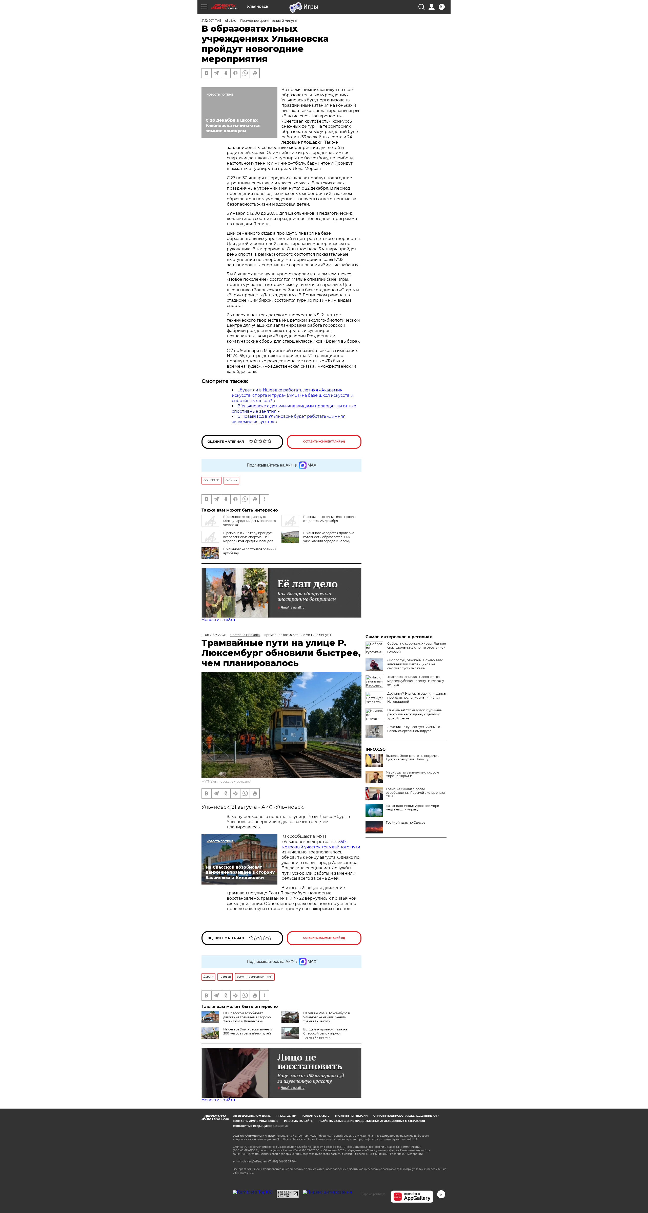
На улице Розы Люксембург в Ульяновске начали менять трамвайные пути (326, 1017)
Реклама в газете (315, 1115)
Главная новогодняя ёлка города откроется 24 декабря (329, 519)
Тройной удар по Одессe (405, 822)
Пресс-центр (286, 1115)
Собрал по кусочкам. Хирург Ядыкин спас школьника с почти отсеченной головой (416, 647)
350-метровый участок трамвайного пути (320, 844)
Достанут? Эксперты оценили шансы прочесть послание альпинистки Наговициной (416, 697)
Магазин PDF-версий (351, 1115)
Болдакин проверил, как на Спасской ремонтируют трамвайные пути (325, 1033)
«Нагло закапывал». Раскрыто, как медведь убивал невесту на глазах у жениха (415, 681)
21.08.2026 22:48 (213, 635)
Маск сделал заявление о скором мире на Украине (412, 774)
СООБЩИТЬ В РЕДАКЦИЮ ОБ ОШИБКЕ (260, 1126)
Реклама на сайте (298, 1121)
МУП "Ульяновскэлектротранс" (226, 781)
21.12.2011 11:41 (211, 21)
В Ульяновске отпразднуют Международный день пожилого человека (249, 521)
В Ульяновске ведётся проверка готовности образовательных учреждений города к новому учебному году (328, 539)
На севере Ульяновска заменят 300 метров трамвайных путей (247, 1031)
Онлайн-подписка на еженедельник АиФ (406, 1115)
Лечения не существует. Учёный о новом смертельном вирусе (413, 729)
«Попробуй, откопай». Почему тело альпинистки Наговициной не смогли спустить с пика (415, 664)
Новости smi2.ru (218, 619)
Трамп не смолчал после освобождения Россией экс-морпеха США (415, 792)
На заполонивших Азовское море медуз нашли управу (412, 807)
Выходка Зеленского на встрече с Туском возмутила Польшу (412, 757)
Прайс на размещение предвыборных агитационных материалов (371, 1121)
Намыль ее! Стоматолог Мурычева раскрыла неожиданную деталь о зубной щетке (414, 714)
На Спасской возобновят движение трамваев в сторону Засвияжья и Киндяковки (247, 1017)
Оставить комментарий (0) (324, 441)
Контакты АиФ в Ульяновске (255, 1121)
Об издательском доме (252, 1115)
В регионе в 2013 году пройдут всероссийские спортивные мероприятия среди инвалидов (248, 537)
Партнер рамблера (373, 1194)
